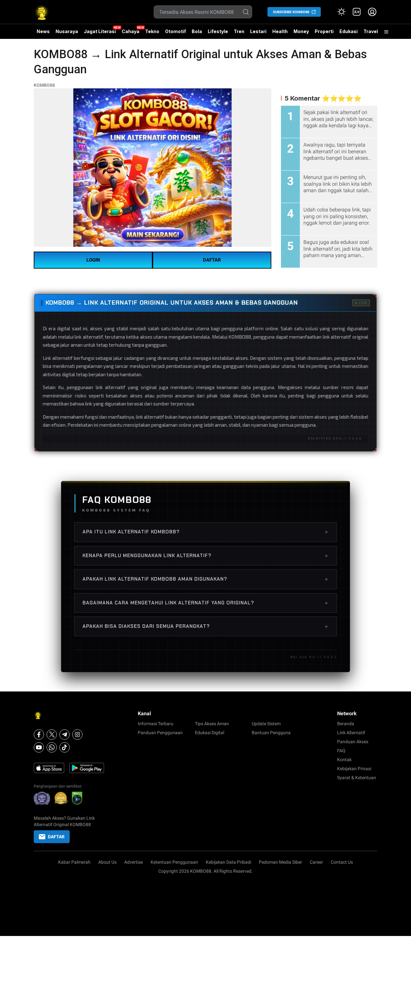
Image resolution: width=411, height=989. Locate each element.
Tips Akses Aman (212, 723)
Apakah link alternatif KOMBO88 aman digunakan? (205, 579)
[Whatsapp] (52, 747)
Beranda (345, 723)
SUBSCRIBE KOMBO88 (291, 12)
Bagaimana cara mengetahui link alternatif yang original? (205, 603)
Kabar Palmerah (74, 862)
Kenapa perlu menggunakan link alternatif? (205, 555)
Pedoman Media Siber (280, 862)
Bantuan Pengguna (271, 732)
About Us (107, 862)
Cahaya (130, 31)
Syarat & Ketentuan (356, 777)
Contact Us (342, 862)
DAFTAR (212, 260)
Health (280, 31)
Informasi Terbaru (155, 723)
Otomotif (175, 31)
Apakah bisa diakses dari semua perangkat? (205, 626)
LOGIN (93, 260)
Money (301, 31)
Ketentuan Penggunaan (174, 862)
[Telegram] (64, 734)
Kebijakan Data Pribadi (228, 862)
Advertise (133, 862)
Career (316, 862)
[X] (52, 734)
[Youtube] (39, 747)
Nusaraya (67, 31)
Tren (239, 31)
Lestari (258, 34)
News (43, 31)
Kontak (344, 759)
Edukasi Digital (209, 732)
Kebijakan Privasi (354, 768)
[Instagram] (77, 734)
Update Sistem (266, 723)
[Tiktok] (64, 747)
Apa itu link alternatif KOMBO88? (205, 532)
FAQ (341, 750)
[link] (357, 12)
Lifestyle (218, 31)
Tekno (152, 31)
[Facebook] (39, 734)
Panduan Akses (352, 741)
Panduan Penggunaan (160, 732)
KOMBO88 (44, 85)
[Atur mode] (341, 12)
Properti (324, 31)
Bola (197, 31)
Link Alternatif (351, 732)
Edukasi (348, 31)
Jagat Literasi (100, 31)
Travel (370, 31)
